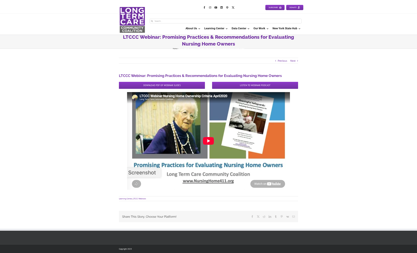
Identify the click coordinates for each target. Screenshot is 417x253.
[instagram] (210, 7)
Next (292, 60)
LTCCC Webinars (139, 198)
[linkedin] (221, 7)
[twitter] (233, 7)
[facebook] (204, 7)
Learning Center (125, 198)
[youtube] (216, 7)
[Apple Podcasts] (227, 7)
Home (175, 49)
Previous (282, 60)
